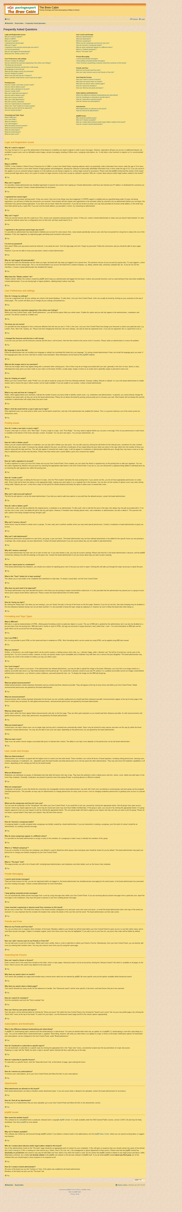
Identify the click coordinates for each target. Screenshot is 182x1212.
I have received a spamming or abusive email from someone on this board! (101, 63)
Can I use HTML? (10, 119)
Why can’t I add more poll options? (16, 93)
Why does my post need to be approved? (18, 108)
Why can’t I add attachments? (14, 99)
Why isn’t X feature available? (86, 120)
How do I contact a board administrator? (89, 124)
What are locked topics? (13, 132)
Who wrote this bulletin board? (86, 118)
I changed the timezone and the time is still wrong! (21, 67)
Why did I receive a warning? (14, 102)
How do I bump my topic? (13, 110)
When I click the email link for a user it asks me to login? (23, 77)
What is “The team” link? (84, 51)
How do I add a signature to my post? (17, 89)
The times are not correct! (13, 65)
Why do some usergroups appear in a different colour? (94, 47)
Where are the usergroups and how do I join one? (92, 43)
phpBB (85, 355)
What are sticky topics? (12, 130)
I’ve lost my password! (12, 49)
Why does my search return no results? (89, 81)
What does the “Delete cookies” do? (17, 54)
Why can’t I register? (11, 41)
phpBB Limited (65, 1120)
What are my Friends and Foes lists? (88, 70)
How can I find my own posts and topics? (89, 88)
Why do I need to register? (13, 37)
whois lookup (13, 1150)
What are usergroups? (83, 41)
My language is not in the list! (14, 69)
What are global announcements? (16, 126)
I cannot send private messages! (87, 59)
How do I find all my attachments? (87, 111)
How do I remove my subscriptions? (88, 101)
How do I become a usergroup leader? (89, 45)
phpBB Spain (77, 1192)
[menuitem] (7, 19)
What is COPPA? (10, 39)
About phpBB (21, 1122)
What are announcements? (14, 128)
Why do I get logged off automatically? (17, 51)
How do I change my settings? (15, 61)
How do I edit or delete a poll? (15, 95)
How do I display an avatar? (14, 73)
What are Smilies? (11, 121)
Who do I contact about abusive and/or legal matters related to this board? (101, 122)
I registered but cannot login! (14, 43)
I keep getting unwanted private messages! (90, 61)
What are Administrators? (84, 37)
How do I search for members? (86, 86)
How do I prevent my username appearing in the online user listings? (28, 63)
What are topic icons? (12, 134)
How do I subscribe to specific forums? (89, 99)
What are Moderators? (83, 39)
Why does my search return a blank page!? (90, 84)
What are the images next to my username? (19, 71)
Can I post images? (11, 124)
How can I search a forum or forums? (88, 79)
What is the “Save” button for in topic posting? (20, 106)
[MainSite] (21, 10)
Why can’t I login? (11, 45)
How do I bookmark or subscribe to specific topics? (93, 97)
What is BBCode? (11, 117)
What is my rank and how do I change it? (18, 75)
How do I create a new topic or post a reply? (19, 85)
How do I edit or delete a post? (15, 87)
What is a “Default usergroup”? (86, 49)
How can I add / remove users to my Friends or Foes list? (95, 72)
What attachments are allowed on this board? (91, 109)
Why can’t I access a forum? (14, 97)
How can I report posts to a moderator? (18, 104)
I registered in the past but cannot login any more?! (22, 47)
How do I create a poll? (12, 91)
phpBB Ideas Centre (102, 1134)
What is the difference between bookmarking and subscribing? (97, 95)
